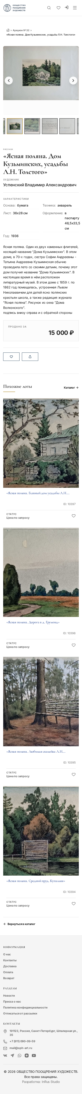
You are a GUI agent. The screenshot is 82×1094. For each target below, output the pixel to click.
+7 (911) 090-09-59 (22, 1041)
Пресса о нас (12, 1001)
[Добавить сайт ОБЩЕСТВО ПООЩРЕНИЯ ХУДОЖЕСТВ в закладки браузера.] (58, 8)
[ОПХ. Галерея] (12, 1056)
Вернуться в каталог (21, 924)
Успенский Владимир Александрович (39, 184)
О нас (7, 954)
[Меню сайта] (75, 8)
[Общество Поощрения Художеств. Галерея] (5, 1056)
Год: (6, 236)
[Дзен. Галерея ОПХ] (27, 1056)
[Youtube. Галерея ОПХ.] (34, 1056)
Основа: (9, 205)
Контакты (10, 960)
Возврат (8, 978)
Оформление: (53, 213)
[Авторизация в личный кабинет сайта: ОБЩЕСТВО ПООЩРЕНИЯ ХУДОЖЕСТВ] (66, 7)
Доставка (10, 966)
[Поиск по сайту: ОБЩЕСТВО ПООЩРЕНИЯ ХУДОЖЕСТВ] (49, 8)
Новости (9, 995)
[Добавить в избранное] (74, 516)
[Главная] (8, 30)
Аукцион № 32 (21, 30)
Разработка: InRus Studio (41, 1082)
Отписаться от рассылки (20, 1013)
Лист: (7, 213)
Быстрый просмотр (41, 448)
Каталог (69, 387)
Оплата (8, 972)
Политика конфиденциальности (25, 1007)
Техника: (49, 205)
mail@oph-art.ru (21, 1048)
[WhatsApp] (19, 1056)
